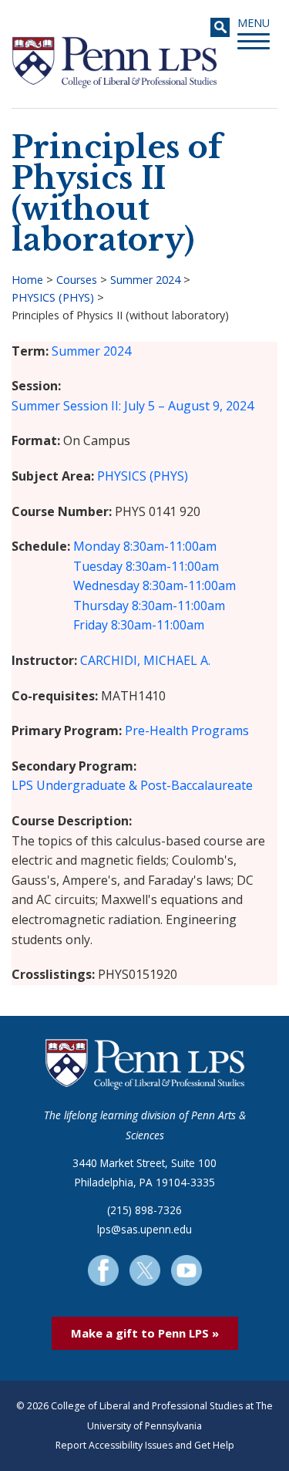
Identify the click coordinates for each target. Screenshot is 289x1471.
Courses (76, 279)
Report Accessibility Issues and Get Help (144, 1445)
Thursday (101, 605)
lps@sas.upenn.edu (144, 1229)
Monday (96, 546)
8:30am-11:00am (170, 546)
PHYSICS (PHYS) (53, 297)
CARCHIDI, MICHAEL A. (145, 660)
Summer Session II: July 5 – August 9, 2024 (133, 405)
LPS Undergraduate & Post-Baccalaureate (132, 785)
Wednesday (106, 585)
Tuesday (98, 566)
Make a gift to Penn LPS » (145, 1333)
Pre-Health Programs (187, 730)
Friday (90, 624)
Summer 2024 (145, 279)
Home (27, 279)
